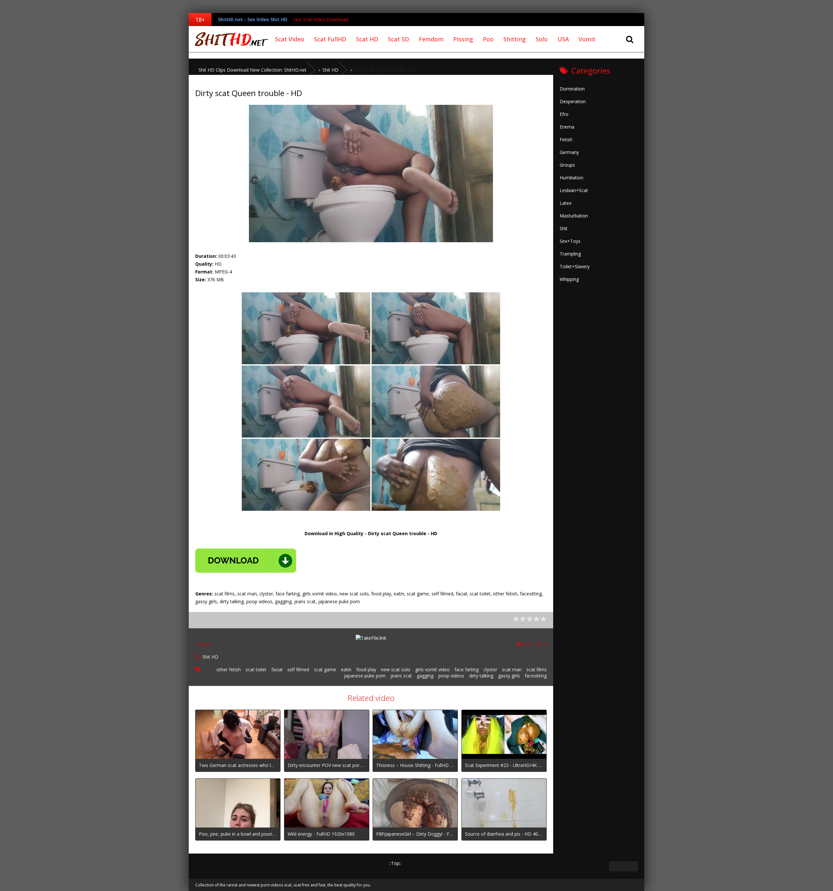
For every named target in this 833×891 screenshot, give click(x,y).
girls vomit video (432, 669)
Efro (564, 114)
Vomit (587, 39)
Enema (567, 127)
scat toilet (256, 669)
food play (366, 669)
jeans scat (401, 676)
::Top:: (395, 863)
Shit (563, 228)
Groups (567, 165)
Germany (569, 152)
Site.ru (229, 39)
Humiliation (571, 177)
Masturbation (574, 216)
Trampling (570, 254)
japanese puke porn (365, 676)
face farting (467, 669)
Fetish (566, 139)
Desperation (573, 101)
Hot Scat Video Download (321, 19)
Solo (542, 39)
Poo (488, 39)
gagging (425, 676)
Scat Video (289, 39)
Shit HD (210, 657)
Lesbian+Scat (574, 190)
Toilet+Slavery (575, 266)
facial (276, 669)
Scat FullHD (330, 39)
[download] (245, 561)
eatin (346, 669)
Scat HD (367, 39)
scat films (536, 669)
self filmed (298, 669)
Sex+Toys (570, 241)
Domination (572, 89)
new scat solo (395, 669)
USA (563, 39)
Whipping (569, 279)
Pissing (463, 39)
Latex (565, 203)
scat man (512, 669)
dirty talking (481, 676)
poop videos (451, 676)
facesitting (536, 676)
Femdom (431, 39)
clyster (490, 669)
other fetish (228, 669)
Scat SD (398, 39)
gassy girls (509, 676)
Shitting (514, 39)
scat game (325, 669)
